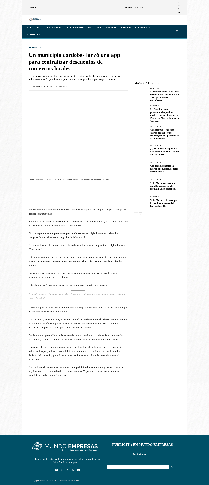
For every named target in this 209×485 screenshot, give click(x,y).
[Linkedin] (62, 470)
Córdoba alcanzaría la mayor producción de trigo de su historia (164, 168)
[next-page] (140, 214)
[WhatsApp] (44, 390)
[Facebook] (178, 2)
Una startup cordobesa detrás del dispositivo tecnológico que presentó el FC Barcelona (164, 134)
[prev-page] (136, 214)
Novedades (155, 106)
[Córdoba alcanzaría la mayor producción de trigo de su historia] (141, 167)
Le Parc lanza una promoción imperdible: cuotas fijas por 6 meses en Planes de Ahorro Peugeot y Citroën (164, 115)
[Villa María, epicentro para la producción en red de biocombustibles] (141, 202)
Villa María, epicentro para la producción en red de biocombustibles (164, 203)
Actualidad (36, 48)
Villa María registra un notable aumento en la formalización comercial (163, 186)
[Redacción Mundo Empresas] (31, 86)
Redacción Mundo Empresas (42, 86)
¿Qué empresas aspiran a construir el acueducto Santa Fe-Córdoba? (165, 151)
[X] (178, 9)
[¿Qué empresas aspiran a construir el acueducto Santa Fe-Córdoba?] (141, 150)
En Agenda (154, 88)
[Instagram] (178, 5)
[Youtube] (178, 12)
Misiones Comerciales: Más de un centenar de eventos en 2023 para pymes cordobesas (165, 96)
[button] (177, 31)
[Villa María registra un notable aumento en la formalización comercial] (141, 185)
